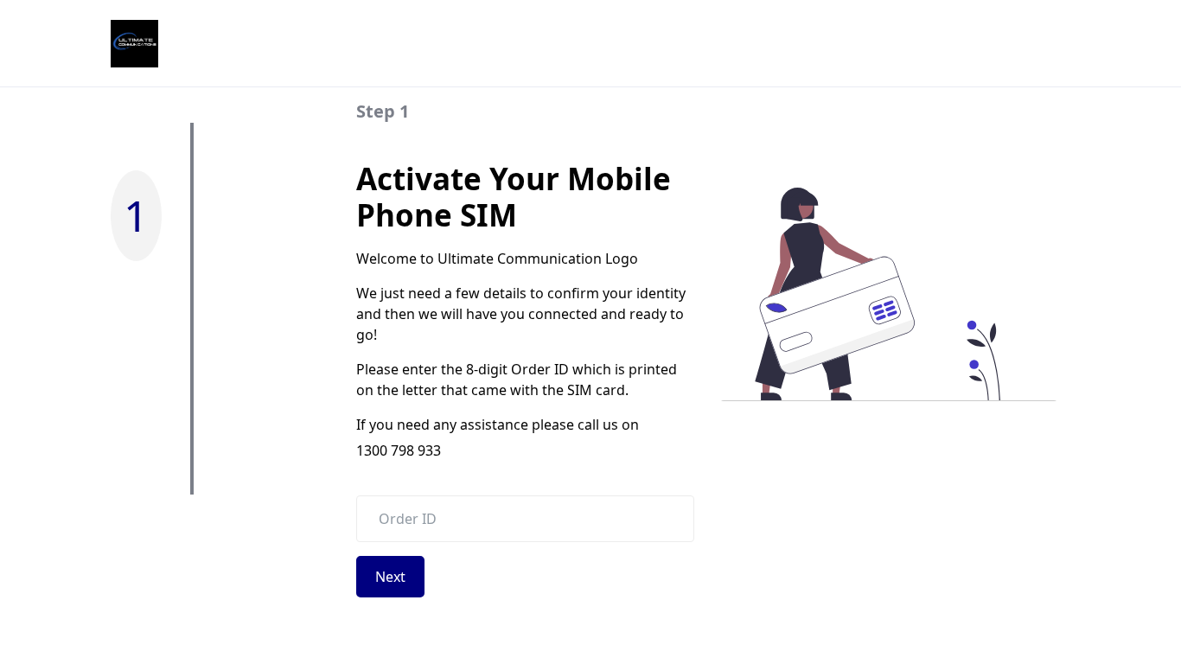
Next (390, 576)
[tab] (192, 111)
